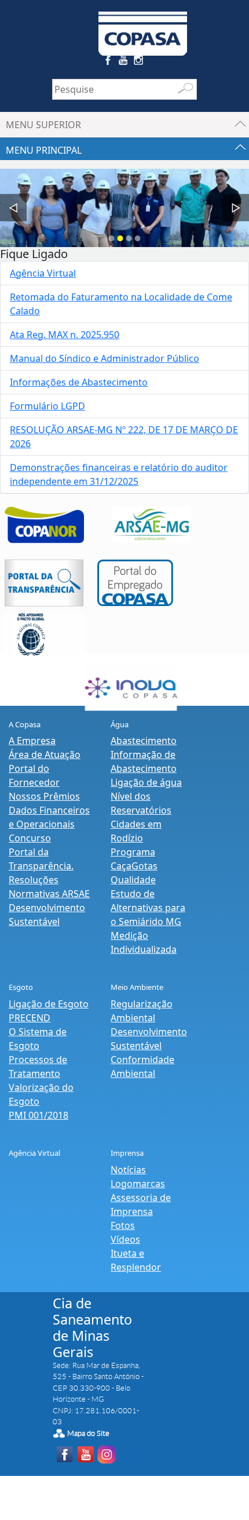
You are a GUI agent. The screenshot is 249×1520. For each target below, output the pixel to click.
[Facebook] (109, 62)
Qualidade (133, 879)
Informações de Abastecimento (79, 382)
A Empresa (32, 740)
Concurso (30, 838)
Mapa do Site (88, 1433)
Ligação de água (146, 782)
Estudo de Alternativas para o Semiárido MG (148, 907)
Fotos (123, 1225)
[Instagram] (140, 62)
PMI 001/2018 (38, 1115)
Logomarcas (138, 1183)
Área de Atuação (44, 754)
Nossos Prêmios (44, 796)
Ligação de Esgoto (49, 1003)
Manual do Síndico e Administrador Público (104, 358)
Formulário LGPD (47, 406)
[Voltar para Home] (143, 26)
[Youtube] (124, 62)
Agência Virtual (43, 273)
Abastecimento (144, 740)
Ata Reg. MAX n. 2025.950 (64, 334)
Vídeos (125, 1239)
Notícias (128, 1169)
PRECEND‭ (29, 1017)
